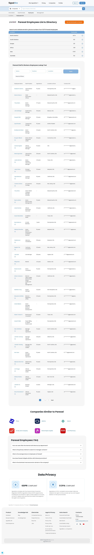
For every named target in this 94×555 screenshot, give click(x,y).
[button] (19, 88)
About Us (47, 515)
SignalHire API (9, 520)
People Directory (35, 518)
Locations (11, 15)
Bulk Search (62, 520)
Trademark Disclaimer (50, 533)
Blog (19, 515)
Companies (52, 3)
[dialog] (2, 552)
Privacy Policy (48, 523)
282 (48, 400)
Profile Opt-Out (49, 526)
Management (40, 12)
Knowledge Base (22, 518)
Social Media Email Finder (65, 518)
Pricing (43, 3)
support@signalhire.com (82, 521)
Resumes (34, 520)
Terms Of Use (48, 518)
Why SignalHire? (33, 3)
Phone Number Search (65, 526)
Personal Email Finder (65, 515)
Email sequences (10, 523)
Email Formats (21, 12)
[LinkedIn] (15, 140)
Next (52, 400)
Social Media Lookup (64, 523)
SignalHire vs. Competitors (66, 529)
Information (12, 12)
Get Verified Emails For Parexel (74, 22)
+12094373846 (79, 516)
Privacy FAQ (48, 520)
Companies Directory (37, 515)
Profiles (61, 3)
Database (8, 515)
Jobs (33, 523)
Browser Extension (10, 518)
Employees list (20, 15)
